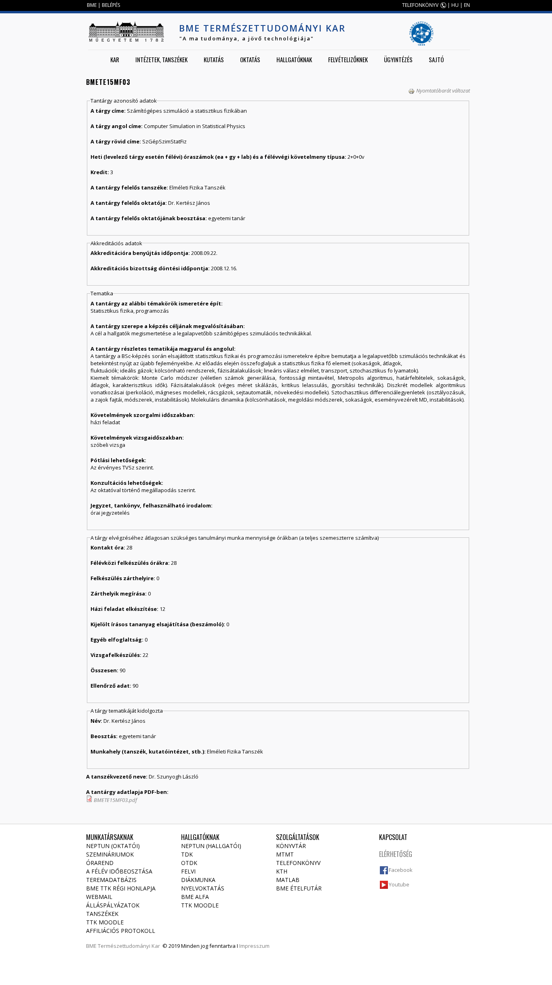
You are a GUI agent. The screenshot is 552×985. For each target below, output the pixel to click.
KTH (281, 871)
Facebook (401, 869)
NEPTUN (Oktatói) (113, 846)
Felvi (188, 871)
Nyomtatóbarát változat (443, 90)
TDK (187, 854)
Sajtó (436, 59)
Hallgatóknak (294, 59)
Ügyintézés (398, 59)
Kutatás (214, 59)
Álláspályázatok (112, 905)
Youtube (399, 884)
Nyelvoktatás (202, 888)
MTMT (285, 854)
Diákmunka (198, 880)
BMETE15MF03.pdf (115, 800)
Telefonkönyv (298, 863)
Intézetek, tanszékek (161, 59)
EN (467, 5)
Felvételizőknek (348, 59)
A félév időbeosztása (119, 871)
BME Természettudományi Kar (262, 28)
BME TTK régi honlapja (121, 888)
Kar (114, 59)
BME (92, 5)
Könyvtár (291, 846)
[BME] (126, 31)
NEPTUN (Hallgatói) (211, 846)
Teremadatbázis (111, 880)
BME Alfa (195, 897)
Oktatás (250, 59)
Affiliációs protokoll (120, 930)
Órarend (100, 863)
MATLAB (287, 880)
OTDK (189, 863)
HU (455, 5)
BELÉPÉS (111, 5)
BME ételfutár (299, 888)
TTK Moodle (105, 922)
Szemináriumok (110, 854)
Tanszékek (102, 914)
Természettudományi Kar (129, 945)
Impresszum (254, 945)
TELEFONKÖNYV (420, 5)
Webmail (99, 897)
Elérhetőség (395, 854)
